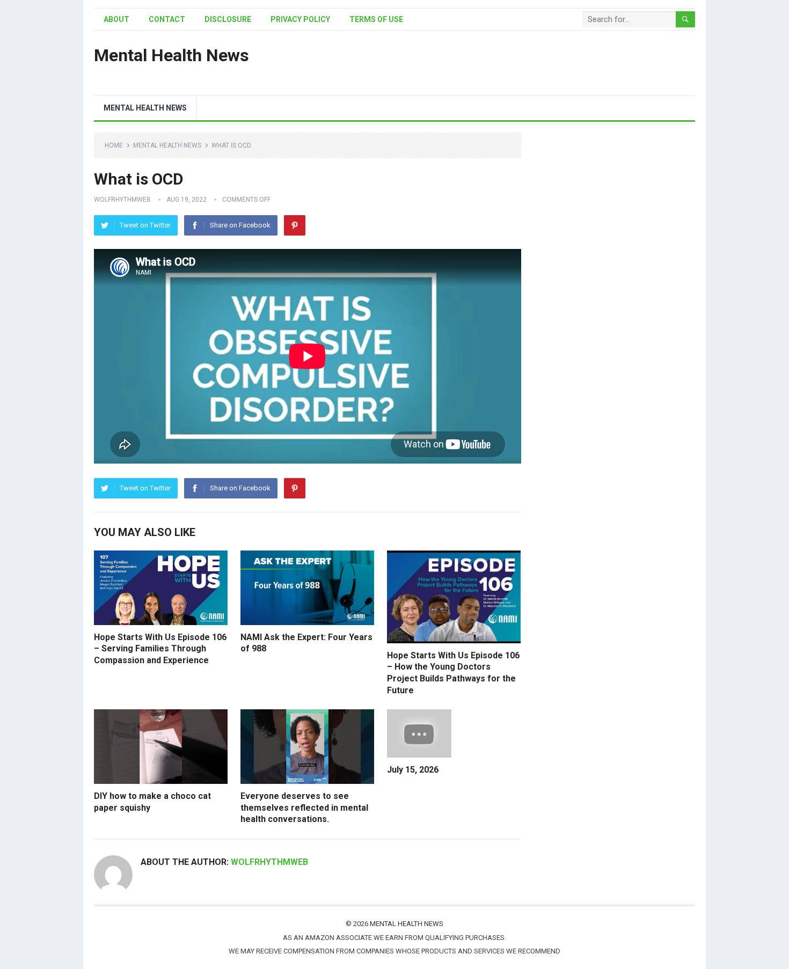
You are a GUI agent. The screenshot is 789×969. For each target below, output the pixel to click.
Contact (167, 19)
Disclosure (227, 19)
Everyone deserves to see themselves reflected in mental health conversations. (304, 807)
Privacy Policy (300, 19)
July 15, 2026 (413, 770)
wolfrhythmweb (122, 199)
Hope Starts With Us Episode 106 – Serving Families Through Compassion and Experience (160, 648)
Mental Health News (171, 55)
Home (114, 145)
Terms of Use (376, 19)
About (116, 19)
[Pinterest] (294, 225)
